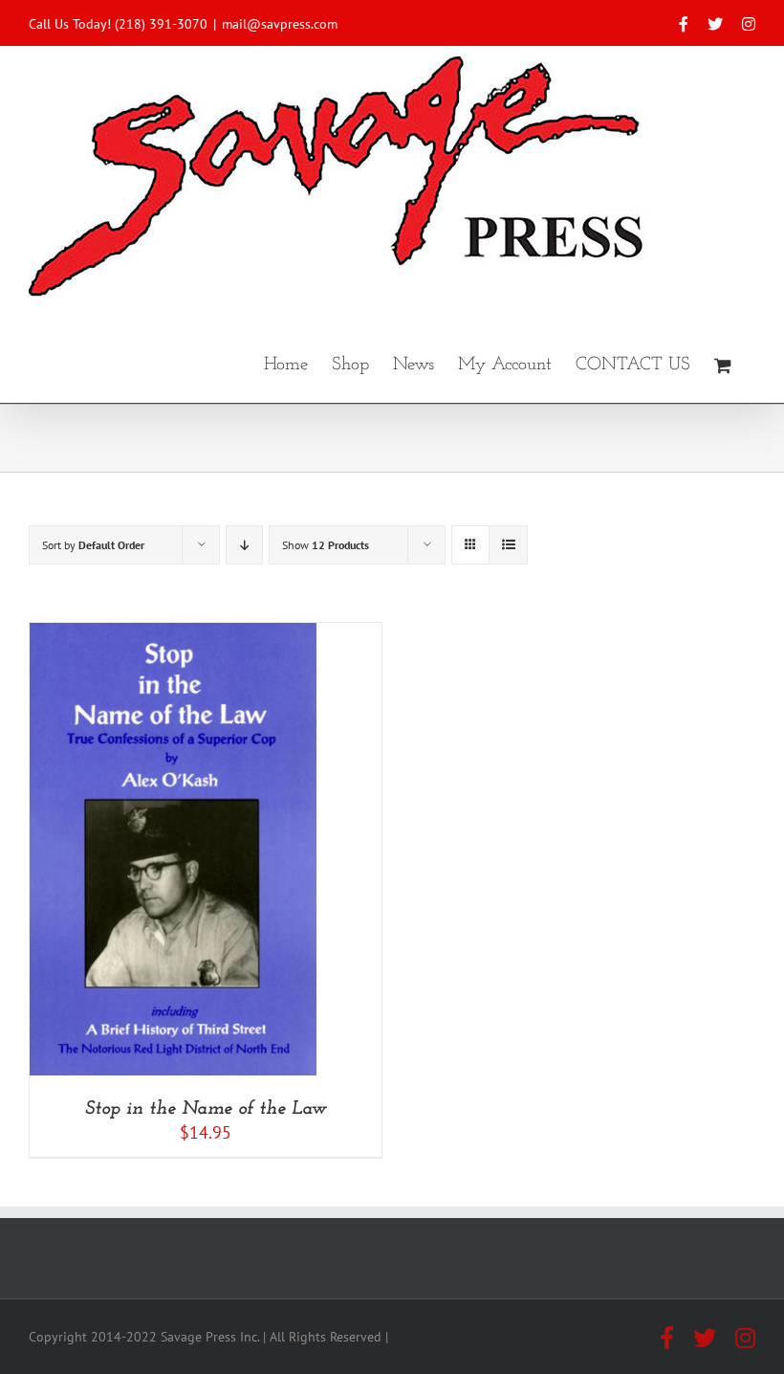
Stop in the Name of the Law (206, 1109)
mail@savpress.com (280, 24)
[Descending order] (244, 545)
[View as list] (508, 545)
